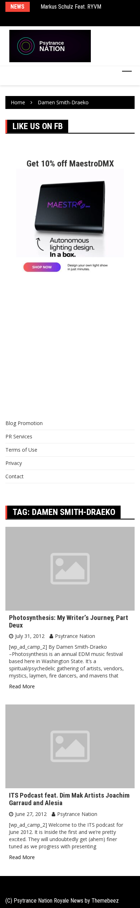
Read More (22, 686)
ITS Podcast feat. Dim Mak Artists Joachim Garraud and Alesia (69, 799)
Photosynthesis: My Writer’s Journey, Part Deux (68, 621)
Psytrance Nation (75, 636)
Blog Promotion (24, 423)
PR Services (18, 436)
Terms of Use (21, 449)
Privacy (13, 463)
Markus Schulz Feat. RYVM (71, 6)
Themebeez (105, 900)
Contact (14, 476)
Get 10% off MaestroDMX (70, 164)
